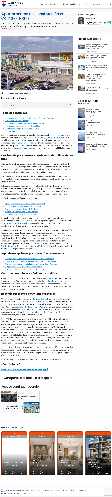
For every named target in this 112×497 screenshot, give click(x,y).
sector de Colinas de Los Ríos (37, 299)
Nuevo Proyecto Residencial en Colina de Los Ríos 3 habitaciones (30, 261)
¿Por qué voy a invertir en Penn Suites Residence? (25, 204)
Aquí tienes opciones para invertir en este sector (24, 123)
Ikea (44, 281)
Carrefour (39, 137)
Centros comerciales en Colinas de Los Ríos (22, 126)
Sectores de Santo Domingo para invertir (21, 211)
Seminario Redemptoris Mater (29, 307)
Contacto (107, 4)
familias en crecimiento (27, 143)
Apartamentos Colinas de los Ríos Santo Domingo (25, 269)
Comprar (43, 4)
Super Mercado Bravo (55, 137)
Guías (87, 4)
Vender (39, 491)
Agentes (96, 4)
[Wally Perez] (3, 491)
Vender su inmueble (68, 4)
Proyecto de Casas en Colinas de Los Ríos (21, 209)
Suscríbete (82, 491)
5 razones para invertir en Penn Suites (20, 214)
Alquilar (53, 4)
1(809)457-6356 (94, 23)
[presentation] (105, 427)
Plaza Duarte (29, 137)
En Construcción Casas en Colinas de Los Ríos (23, 206)
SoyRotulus (22, 493)
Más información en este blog (17, 120)
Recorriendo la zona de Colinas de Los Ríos (22, 128)
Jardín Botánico (8, 246)
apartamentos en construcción (27, 148)
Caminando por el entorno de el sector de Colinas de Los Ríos (29, 118)
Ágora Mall (37, 246)
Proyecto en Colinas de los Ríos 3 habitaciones (23, 266)
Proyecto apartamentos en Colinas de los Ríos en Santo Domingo (31, 264)
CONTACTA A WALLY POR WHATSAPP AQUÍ (24, 369)
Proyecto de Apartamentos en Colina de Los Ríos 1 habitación (29, 258)
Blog (80, 4)
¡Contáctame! (10, 131)
